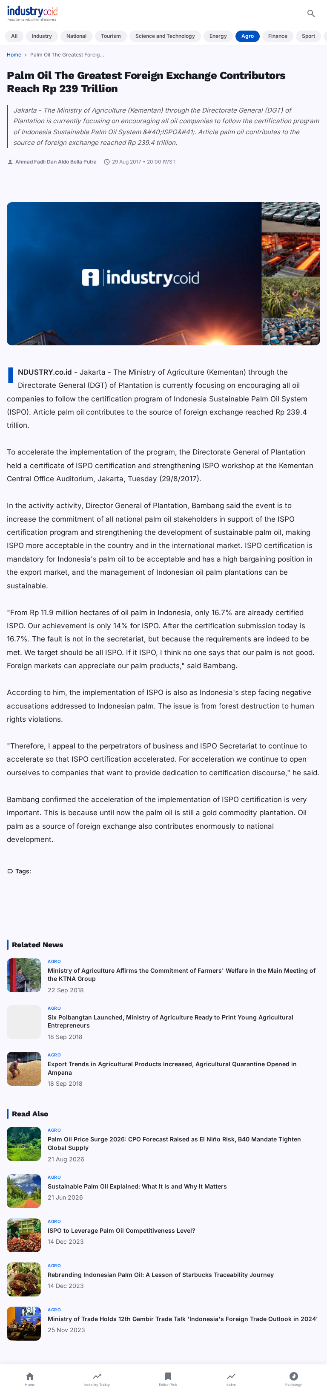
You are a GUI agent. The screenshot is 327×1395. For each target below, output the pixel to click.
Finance (277, 36)
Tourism (111, 36)
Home (14, 54)
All (14, 36)
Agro (247, 36)
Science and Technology (165, 36)
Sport (308, 36)
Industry (42, 36)
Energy (218, 36)
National (76, 36)
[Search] (311, 13)
